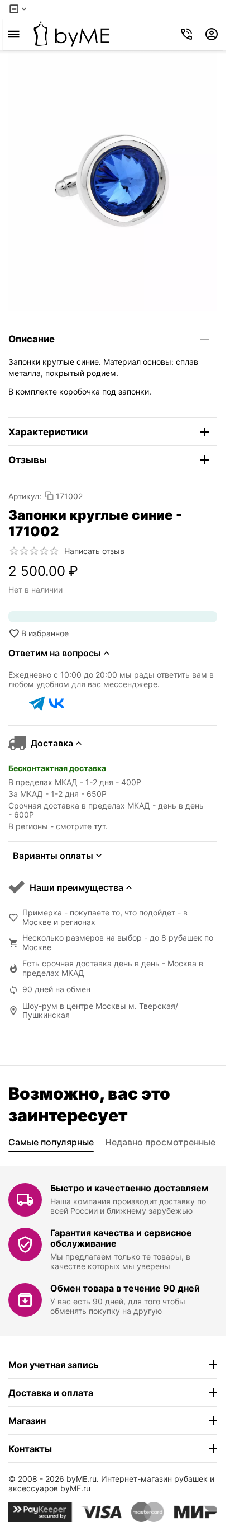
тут (100, 826)
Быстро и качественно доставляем (129, 1188)
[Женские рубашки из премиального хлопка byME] (71, 34)
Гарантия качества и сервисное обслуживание (121, 1238)
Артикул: (24, 496)
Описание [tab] (31, 339)
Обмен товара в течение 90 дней (125, 1288)
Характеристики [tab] (48, 432)
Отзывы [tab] (27, 460)
